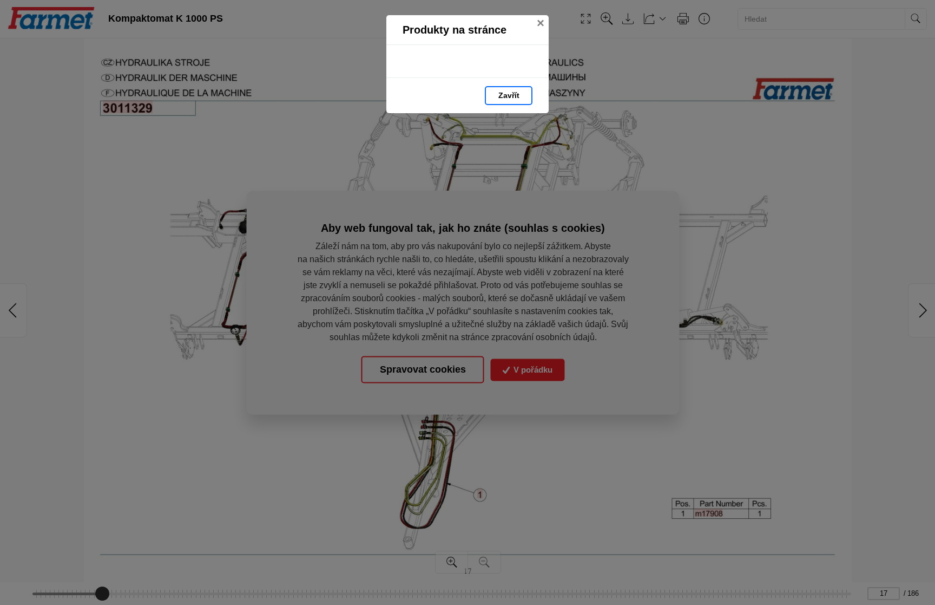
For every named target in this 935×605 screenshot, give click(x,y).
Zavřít (508, 95)
